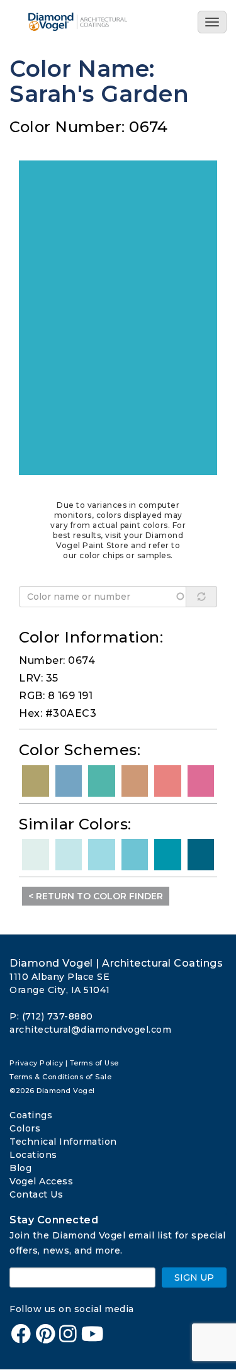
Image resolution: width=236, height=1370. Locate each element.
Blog (20, 1168)
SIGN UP (194, 1277)
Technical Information (63, 1141)
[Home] (85, 22)
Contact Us (36, 1194)
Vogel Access (41, 1181)
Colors (24, 1128)
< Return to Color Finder (95, 896)
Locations (33, 1154)
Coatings (30, 1115)
